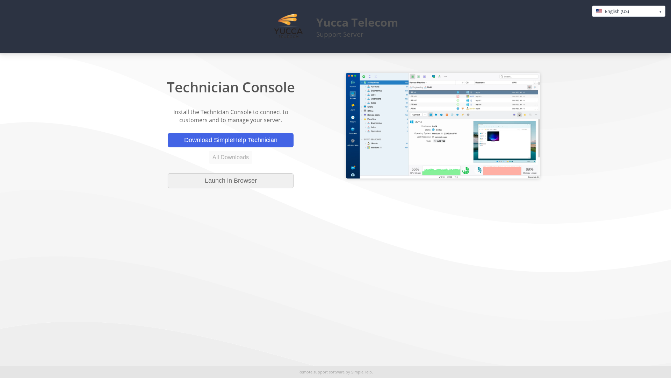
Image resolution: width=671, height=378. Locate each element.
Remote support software (321, 372)
